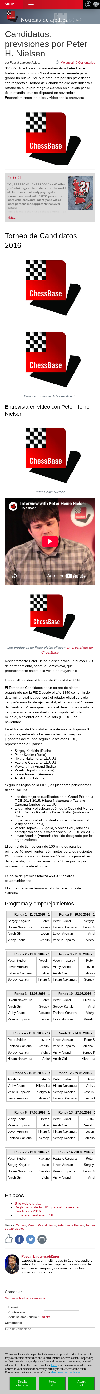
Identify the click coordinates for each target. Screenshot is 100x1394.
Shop (9, 4)
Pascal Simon (47, 1225)
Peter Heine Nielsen (71, 1225)
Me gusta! (67, 62)
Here (54, 1365)
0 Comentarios (85, 62)
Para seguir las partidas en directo (50, 396)
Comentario (13, 1323)
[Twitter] (30, 1239)
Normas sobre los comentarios (25, 1298)
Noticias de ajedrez (44, 20)
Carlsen (21, 1225)
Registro (44, 1317)
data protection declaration (66, 1372)
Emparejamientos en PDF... (36, 1215)
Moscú (32, 1225)
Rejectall (52, 1383)
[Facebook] (19, 1239)
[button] (31, 4)
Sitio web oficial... (28, 1203)
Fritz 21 (14, 178)
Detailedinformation (22, 1383)
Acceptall (81, 1383)
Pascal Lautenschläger (40, 1256)
